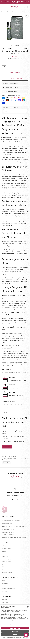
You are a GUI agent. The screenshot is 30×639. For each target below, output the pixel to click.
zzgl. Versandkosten (17, 58)
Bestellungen (5, 583)
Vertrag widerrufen (6, 561)
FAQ (3, 569)
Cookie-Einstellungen (7, 572)
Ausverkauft (15, 72)
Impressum (4, 554)
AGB (3, 564)
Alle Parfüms (5, 602)
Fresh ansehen (6, 447)
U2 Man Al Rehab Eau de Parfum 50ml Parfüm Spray (14, 110)
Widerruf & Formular (7, 559)
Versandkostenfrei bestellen (9, 588)
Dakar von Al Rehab (7, 441)
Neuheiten (4, 599)
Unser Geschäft (5, 591)
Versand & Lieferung (7, 548)
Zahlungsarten (5, 546)
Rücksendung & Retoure (8, 567)
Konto (3, 580)
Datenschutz (5, 556)
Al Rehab (15, 46)
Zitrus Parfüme (6, 463)
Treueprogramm (6, 586)
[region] (15, 492)
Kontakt (4, 551)
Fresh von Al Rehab (7, 436)
